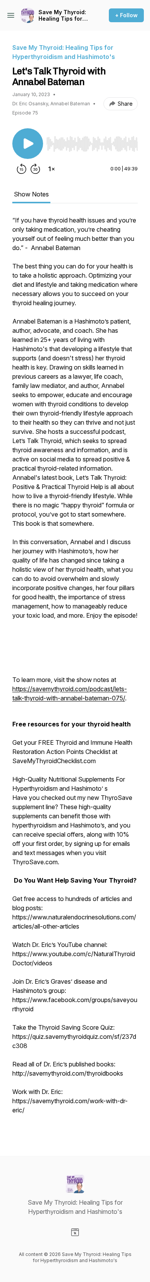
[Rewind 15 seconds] (21, 169)
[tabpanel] (75, 674)
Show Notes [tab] (31, 194)
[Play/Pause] (27, 143)
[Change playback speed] (51, 169)
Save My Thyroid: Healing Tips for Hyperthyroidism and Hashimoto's (62, 15)
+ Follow (126, 15)
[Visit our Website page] (75, 1232)
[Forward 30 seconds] (35, 169)
